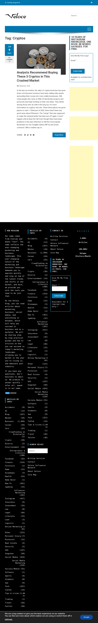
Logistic (9, 523)
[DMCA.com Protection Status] (11, 393)
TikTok (8, 590)
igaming (9, 487)
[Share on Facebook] (25, 135)
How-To (8, 483)
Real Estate (11, 543)
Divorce (9, 444)
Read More (59, 135)
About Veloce (34, 471)
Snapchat (9, 553)
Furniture (10, 466)
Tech (28, 86)
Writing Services (36, 458)
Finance (9, 462)
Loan (7, 520)
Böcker (8, 418)
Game (7, 469)
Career (8, 425)
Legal (7, 513)
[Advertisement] (83, 99)
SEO (6, 550)
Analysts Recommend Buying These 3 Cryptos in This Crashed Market (37, 76)
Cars (7, 428)
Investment (10, 505)
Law (6, 509)
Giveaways (10, 473)
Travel (8, 603)
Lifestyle (10, 516)
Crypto (8, 440)
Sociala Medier (12, 569)
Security (9, 546)
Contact (31, 462)
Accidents (10, 407)
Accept (86, 617)
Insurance (10, 502)
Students (9, 579)
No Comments (9, 59)
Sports (8, 576)
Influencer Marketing (19, 491)
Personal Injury (13, 536)
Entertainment (12, 447)
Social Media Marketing (18, 562)
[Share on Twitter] (27, 135)
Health (8, 476)
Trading (9, 599)
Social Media (11, 557)
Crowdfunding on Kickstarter (17, 433)
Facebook (9, 459)
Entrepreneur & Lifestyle (17, 452)
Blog (7, 414)
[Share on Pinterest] (30, 135)
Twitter (9, 606)
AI (6, 411)
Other (7, 532)
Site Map (32, 475)
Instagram (10, 498)
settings (8, 619)
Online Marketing (13, 527)
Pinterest (10, 539)
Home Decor (10, 480)
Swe (6, 583)
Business (22, 86)
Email (73, 60)
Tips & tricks (12, 593)
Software (9, 572)
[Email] (33, 135)
